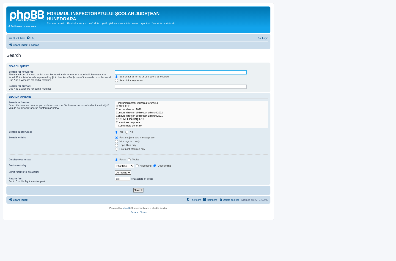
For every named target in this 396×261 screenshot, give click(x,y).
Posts (122, 159)
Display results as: (20, 159)
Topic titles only (127, 145)
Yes (121, 131)
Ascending (145, 165)
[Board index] (27, 15)
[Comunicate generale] (192, 125)
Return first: (16, 178)
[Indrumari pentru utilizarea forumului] (192, 103)
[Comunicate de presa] (192, 122)
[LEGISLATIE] (192, 106)
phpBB (126, 208)
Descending (164, 165)
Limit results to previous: (24, 171)
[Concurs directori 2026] (192, 109)
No (131, 131)
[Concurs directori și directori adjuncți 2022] (192, 112)
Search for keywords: (21, 71)
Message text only (129, 141)
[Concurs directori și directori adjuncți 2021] (192, 116)
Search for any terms (131, 80)
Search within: (17, 137)
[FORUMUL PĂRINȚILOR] (192, 119)
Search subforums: (20, 131)
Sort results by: (18, 165)
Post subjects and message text (137, 137)
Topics (135, 159)
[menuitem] (31, 38)
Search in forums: (19, 102)
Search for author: (20, 86)
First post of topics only (132, 149)
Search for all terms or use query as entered (144, 76)
